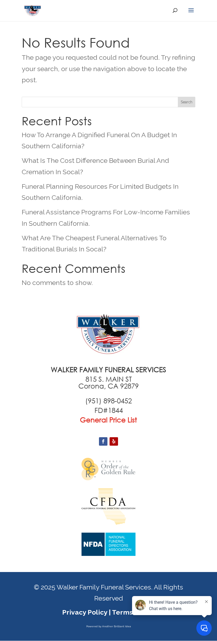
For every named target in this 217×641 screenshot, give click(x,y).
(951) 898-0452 (108, 400)
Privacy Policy (84, 612)
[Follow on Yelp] (114, 441)
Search (186, 102)
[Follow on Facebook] (103, 441)
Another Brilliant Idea (116, 626)
